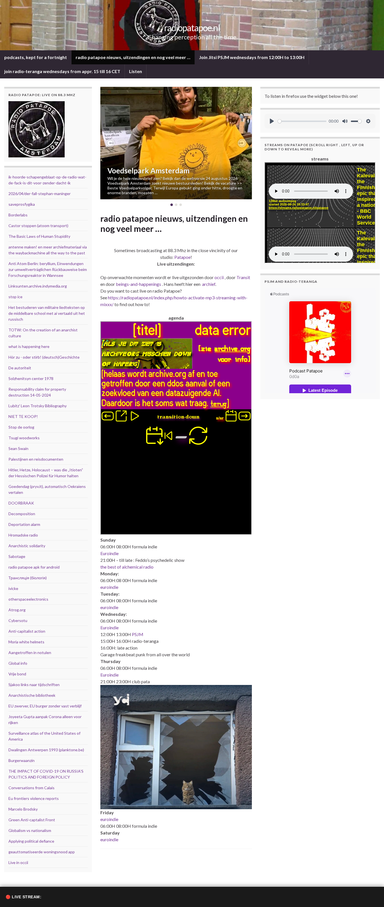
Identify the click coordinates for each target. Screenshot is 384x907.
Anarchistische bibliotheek (31, 695)
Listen (135, 71)
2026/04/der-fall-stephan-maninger (39, 193)
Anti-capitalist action (26, 631)
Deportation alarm (24, 524)
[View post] (176, 143)
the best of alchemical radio (126, 566)
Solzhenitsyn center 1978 (30, 378)
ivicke (13, 588)
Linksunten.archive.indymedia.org (37, 286)
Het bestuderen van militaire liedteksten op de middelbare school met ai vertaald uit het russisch (46, 313)
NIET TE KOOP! (23, 416)
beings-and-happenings (138, 284)
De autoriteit (19, 367)
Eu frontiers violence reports (33, 798)
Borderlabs (18, 214)
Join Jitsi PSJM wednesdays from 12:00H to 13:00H (251, 57)
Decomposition (21, 513)
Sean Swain (18, 448)
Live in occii (18, 862)
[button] (110, 143)
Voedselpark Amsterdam (148, 170)
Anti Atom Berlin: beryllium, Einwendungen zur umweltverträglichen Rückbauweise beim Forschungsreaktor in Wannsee (47, 269)
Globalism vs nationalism (29, 830)
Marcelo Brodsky (23, 809)
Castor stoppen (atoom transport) (38, 225)
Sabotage (16, 556)
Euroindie (109, 553)
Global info (17, 663)
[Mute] (344, 121)
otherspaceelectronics (28, 599)
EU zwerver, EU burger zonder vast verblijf (45, 706)
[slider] (302, 121)
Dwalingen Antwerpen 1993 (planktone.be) (46, 749)
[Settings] (368, 121)
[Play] (271, 121)
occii (219, 277)
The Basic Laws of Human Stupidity (39, 236)
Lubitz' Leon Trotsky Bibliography (37, 405)
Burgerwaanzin (21, 760)
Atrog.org (17, 609)
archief (208, 284)
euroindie (109, 587)
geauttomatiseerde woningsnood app (41, 851)
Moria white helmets (26, 641)
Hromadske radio (23, 535)
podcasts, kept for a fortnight (35, 57)
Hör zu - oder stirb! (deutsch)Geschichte (44, 357)
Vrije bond (17, 673)
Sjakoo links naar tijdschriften (34, 684)
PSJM (137, 634)
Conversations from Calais (31, 787)
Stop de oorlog (21, 427)
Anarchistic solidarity (26, 545)
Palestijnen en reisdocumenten (35, 459)
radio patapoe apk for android (34, 567)
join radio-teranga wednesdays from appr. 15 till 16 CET (62, 71)
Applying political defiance (31, 841)
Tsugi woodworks (24, 437)
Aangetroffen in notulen (29, 652)
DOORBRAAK (21, 503)
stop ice (15, 296)
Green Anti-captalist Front (31, 819)
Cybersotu (17, 620)
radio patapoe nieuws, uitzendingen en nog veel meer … (133, 57)
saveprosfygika (21, 204)
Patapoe (182, 257)
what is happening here (28, 346)
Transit (243, 277)
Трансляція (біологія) (27, 577)
